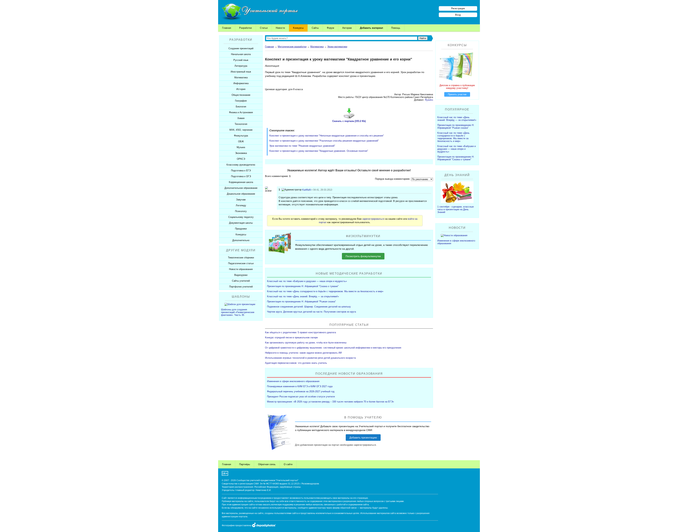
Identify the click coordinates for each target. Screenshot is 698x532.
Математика (317, 46)
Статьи (264, 28)
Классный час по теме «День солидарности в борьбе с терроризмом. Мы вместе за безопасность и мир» (325, 291)
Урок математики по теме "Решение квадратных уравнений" (302, 145)
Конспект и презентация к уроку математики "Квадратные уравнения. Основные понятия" (318, 151)
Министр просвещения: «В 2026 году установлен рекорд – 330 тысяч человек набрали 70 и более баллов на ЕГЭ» (330, 401)
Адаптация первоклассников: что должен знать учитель (296, 363)
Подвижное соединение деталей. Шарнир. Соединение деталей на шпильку (309, 306)
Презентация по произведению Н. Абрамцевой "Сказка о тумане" (303, 286)
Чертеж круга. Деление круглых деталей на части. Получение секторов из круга (311, 311)
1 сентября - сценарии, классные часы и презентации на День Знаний (455, 209)
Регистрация (458, 8)
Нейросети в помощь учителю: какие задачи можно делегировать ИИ (303, 352)
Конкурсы (298, 28)
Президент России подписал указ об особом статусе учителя (301, 396)
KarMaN (306, 189)
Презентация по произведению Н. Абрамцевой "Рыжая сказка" (301, 301)
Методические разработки (292, 46)
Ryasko (429, 99)
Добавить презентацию (363, 437)
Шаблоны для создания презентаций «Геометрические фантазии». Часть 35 (237, 312)
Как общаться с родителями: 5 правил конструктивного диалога (300, 332)
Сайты (315, 28)
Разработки (245, 28)
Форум (330, 28)
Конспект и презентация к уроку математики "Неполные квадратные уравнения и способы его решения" (326, 135)
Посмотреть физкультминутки (363, 256)
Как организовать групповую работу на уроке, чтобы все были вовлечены (305, 342)
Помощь (395, 28)
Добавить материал (371, 28)
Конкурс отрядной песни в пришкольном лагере (291, 337)
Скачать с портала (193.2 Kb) (349, 121)
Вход (458, 14)
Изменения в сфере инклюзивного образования (293, 381)
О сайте (288, 464)
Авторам (347, 28)
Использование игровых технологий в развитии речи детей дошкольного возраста (310, 357)
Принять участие (457, 94)
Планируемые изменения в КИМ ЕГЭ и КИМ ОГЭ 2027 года (299, 386)
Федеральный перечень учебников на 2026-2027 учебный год (300, 391)
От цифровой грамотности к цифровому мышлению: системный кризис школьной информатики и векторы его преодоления (333, 347)
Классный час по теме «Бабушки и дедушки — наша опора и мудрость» (307, 281)
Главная (226, 28)
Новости (280, 28)
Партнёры (244, 464)
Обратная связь (267, 464)
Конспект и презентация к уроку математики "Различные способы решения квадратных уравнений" (324, 140)
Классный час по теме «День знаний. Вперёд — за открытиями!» (303, 296)
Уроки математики (337, 46)
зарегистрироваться (373, 218)
